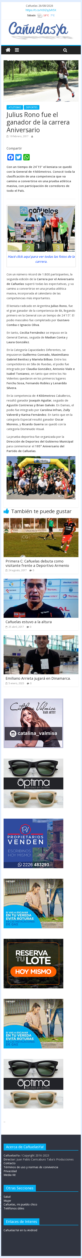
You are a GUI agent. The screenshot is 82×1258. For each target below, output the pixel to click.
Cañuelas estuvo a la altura (29, 621)
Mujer (7, 1200)
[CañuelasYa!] (40, 23)
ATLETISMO (15, 107)
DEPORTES (31, 107)
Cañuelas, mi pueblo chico (20, 1204)
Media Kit (10, 1175)
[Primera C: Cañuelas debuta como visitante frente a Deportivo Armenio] (41, 520)
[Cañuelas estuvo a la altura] (41, 581)
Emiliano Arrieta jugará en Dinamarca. (38, 678)
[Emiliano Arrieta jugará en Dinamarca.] (41, 637)
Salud (7, 1197)
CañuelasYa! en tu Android (20, 1230)
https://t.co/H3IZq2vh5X (41, 10)
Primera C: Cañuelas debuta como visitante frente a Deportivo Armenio (37, 563)
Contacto (10, 1163)
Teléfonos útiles (14, 1208)
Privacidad (10, 1171)
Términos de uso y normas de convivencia (31, 1167)
